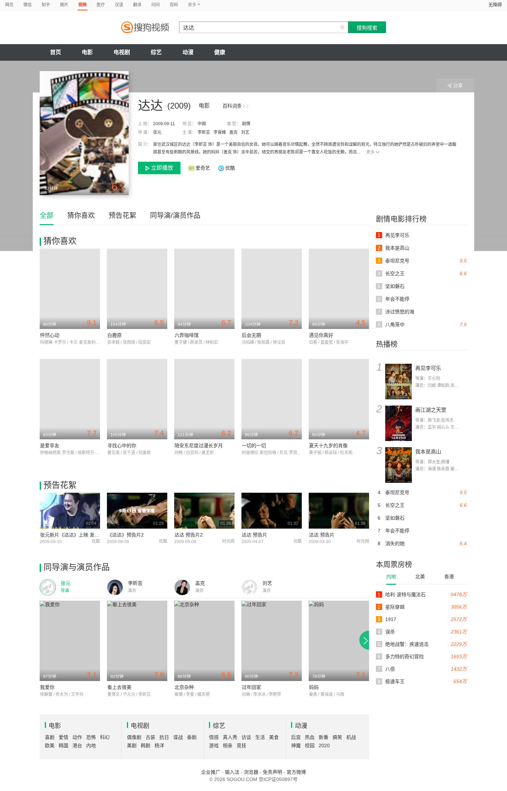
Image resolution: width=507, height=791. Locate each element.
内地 (391, 576)
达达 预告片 (254, 535)
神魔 (296, 745)
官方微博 (296, 772)
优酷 (229, 168)
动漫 (187, 52)
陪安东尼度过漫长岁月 (199, 445)
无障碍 (495, 4)
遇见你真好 (321, 335)
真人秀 (230, 737)
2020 (324, 745)
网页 (9, 4)
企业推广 (210, 772)
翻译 (137, 4)
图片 (64, 4)
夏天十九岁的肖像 (328, 445)
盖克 (233, 132)
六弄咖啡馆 (187, 335)
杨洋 (159, 745)
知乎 (46, 4)
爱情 (63, 737)
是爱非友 (49, 445)
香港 (449, 576)
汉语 (119, 4)
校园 (310, 745)
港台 (77, 745)
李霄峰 (219, 132)
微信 (27, 4)
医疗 (101, 4)
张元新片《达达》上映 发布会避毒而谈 (81, 535)
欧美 (49, 745)
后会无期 (251, 335)
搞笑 (337, 737)
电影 (87, 52)
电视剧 (121, 52)
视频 (82, 4)
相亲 (227, 745)
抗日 (164, 737)
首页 (55, 52)
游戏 (214, 745)
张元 (157, 132)
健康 (219, 52)
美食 (274, 737)
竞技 (241, 745)
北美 (420, 576)
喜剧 (49, 737)
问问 (155, 4)
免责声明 (272, 772)
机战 (351, 737)
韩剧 (145, 745)
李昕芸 (204, 132)
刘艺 (245, 132)
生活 (260, 737)
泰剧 (192, 737)
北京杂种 (184, 687)
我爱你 (47, 687)
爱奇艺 (202, 168)
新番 (323, 737)
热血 (310, 737)
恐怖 (91, 737)
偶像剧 (134, 737)
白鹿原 (114, 335)
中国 (202, 123)
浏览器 (251, 772)
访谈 (246, 737)
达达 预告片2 (189, 535)
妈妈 (314, 687)
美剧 (132, 745)
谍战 (178, 737)
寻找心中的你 (121, 445)
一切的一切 (254, 445)
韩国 (63, 745)
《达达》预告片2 (125, 535)
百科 (174, 4)
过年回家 (251, 687)
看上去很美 (119, 687)
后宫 (296, 737)
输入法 (232, 772)
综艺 (156, 52)
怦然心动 (49, 335)
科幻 (105, 737)
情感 (214, 737)
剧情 (246, 123)
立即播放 (162, 168)
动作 (77, 737)
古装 (150, 737)
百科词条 (232, 106)
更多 (370, 152)
